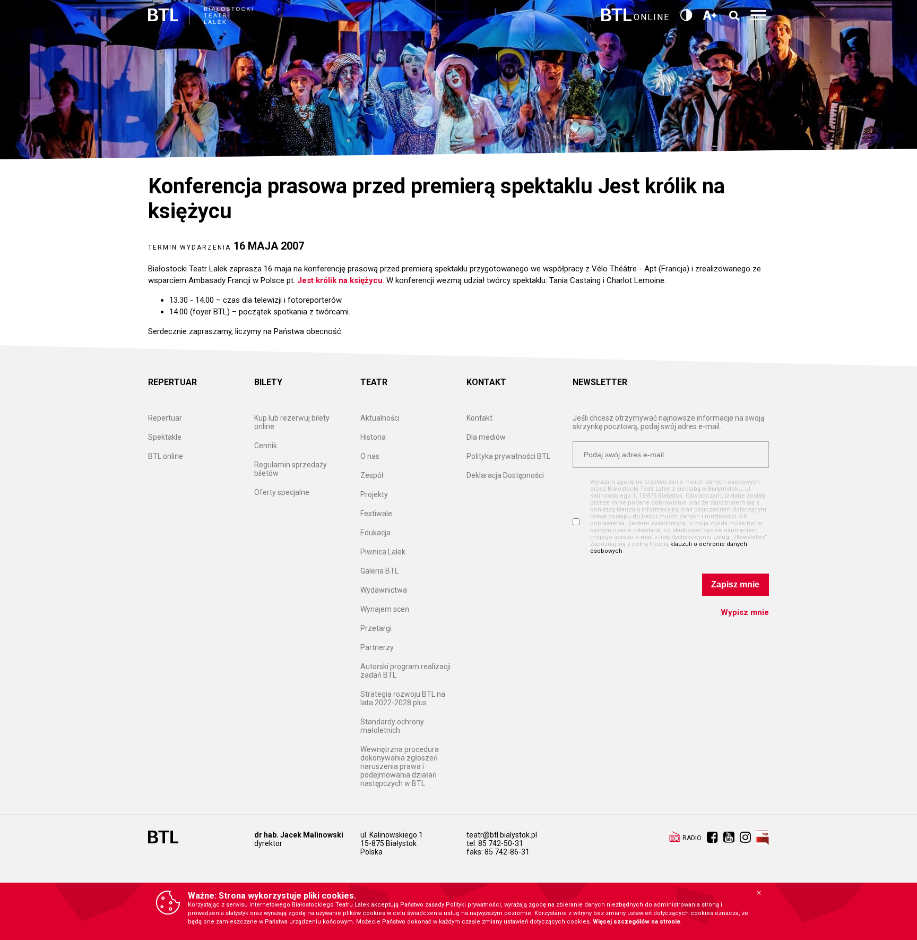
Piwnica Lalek (382, 552)
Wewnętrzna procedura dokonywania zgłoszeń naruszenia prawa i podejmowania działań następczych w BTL (399, 766)
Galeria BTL (379, 571)
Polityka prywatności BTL (508, 456)
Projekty (374, 494)
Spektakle (164, 437)
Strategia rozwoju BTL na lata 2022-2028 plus (402, 698)
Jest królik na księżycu (340, 280)
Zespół (372, 475)
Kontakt (479, 418)
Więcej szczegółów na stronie (636, 921)
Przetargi (376, 628)
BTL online (165, 456)
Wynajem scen (384, 609)
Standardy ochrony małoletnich (392, 725)
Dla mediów (486, 437)
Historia (373, 437)
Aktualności (380, 418)
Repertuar (165, 418)
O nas (369, 456)
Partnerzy (377, 647)
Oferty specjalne (281, 492)
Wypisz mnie (745, 612)
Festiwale (376, 513)
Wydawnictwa (383, 590)
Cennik (265, 445)
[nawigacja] (759, 15)
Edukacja (375, 532)
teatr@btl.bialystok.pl (501, 835)
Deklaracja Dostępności (505, 475)
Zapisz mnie (735, 584)
